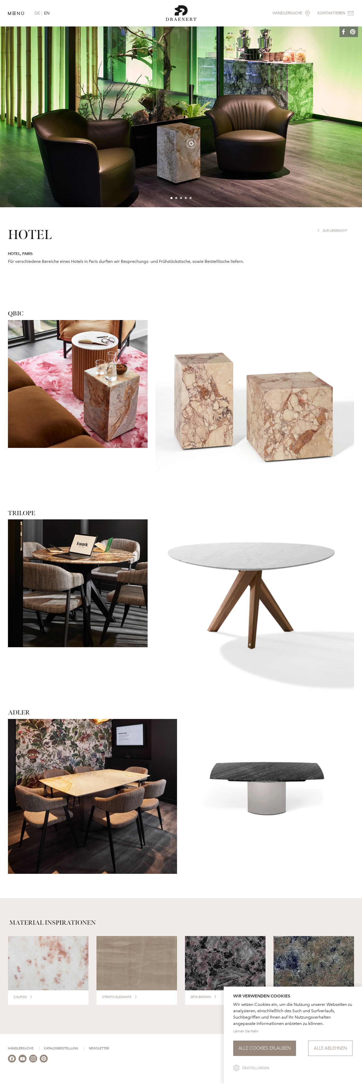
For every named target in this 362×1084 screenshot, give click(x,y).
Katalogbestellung (61, 1048)
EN (47, 13)
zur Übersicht (335, 230)
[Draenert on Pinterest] (44, 1059)
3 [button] (181, 198)
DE (37, 13)
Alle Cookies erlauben (265, 1048)
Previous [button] (36, 117)
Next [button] (326, 117)
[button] (347, 32)
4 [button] (186, 198)
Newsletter (99, 1048)
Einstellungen (256, 1068)
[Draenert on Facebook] (12, 1059)
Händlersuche (20, 1048)
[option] (181, 116)
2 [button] (176, 198)
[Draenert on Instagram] (33, 1059)
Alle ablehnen (330, 1048)
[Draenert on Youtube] (23, 1059)
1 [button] (171, 198)
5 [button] (190, 198)
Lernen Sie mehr (246, 1031)
